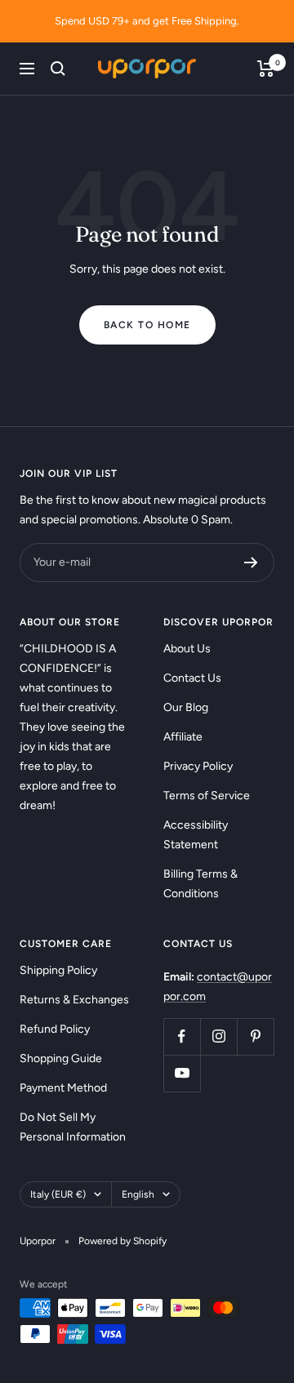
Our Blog (185, 707)
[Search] (58, 68)
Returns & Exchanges (74, 1000)
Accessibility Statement (195, 835)
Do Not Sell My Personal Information (73, 1127)
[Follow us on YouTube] (181, 1073)
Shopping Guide (61, 1058)
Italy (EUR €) (58, 1194)
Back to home (147, 325)
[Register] (251, 562)
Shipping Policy (58, 970)
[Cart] (265, 68)
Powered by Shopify (122, 1241)
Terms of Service (206, 796)
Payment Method (63, 1088)
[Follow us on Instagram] (218, 1036)
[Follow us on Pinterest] (255, 1036)
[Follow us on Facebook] (181, 1036)
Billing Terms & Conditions (200, 884)
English (138, 1194)
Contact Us (192, 678)
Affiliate (183, 737)
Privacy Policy (198, 766)
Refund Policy (55, 1029)
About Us (187, 649)
